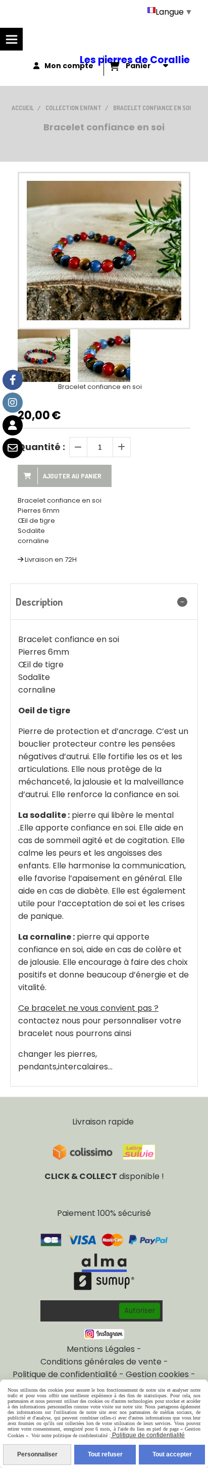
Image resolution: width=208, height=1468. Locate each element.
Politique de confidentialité (65, 1374)
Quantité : (41, 447)
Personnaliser (37, 1454)
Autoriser (139, 1310)
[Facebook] (13, 380)
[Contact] (13, 448)
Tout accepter (172, 1454)
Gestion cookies (157, 1374)
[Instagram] (13, 403)
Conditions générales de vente (101, 1361)
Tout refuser (105, 1454)
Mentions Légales (101, 1349)
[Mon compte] (13, 425)
